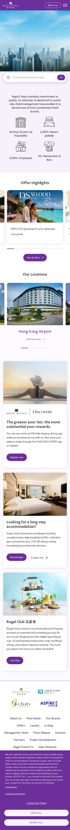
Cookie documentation (15, 794)
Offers (21, 725)
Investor (60, 733)
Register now (16, 457)
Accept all (36, 822)
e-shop (48, 725)
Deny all (36, 813)
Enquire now (37, 557)
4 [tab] (31, 248)
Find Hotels (34, 718)
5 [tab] (38, 248)
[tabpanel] (35, 218)
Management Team (16, 733)
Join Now (15, 660)
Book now (53, 5)
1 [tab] (10, 248)
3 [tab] (24, 248)
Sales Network (47, 747)
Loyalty (34, 725)
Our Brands (53, 718)
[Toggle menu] (65, 5)
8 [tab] (59, 248)
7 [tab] (52, 248)
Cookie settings (36, 803)
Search (61, 77)
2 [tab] (17, 248)
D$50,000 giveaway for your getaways (33, 228)
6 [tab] (45, 248)
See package (16, 557)
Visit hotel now (33, 339)
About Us (16, 718)
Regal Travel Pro (23, 747)
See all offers (33, 257)
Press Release (41, 733)
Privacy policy (11, 787)
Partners (19, 740)
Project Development (43, 740)
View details (17, 234)
